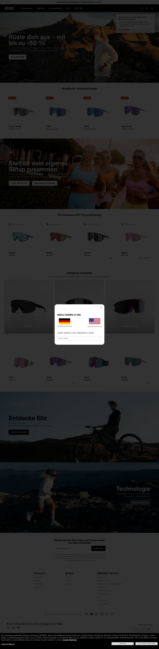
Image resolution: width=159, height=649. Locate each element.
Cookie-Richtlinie (70, 640)
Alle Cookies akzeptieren (146, 643)
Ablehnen (122, 643)
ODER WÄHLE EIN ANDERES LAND (75, 333)
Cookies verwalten (7, 644)
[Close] (101, 307)
